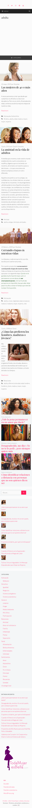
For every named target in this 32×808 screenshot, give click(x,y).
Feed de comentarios (10, 790)
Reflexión (6, 581)
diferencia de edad (14, 383)
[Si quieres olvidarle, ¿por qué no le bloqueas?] (3, 538)
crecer (10, 301)
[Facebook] (8, 5)
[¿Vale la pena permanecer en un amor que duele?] (16, 413)
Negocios (6, 590)
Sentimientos (5, 657)
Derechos (4, 584)
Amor (4, 660)
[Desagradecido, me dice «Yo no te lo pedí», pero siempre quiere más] (16, 440)
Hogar (5, 606)
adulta (12, 119)
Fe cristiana (6, 670)
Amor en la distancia (6, 472)
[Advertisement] (16, 39)
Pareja (3, 417)
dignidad (16, 301)
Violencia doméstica (9, 597)
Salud (3, 641)
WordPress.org (9, 793)
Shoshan (5, 803)
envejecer (26, 301)
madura (20, 119)
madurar (4, 304)
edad (15, 119)
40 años (6, 119)
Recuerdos (6, 679)
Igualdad (5, 587)
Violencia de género (12, 443)
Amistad (6, 219)
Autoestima (15, 116)
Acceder (6, 784)
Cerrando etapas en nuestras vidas (12, 251)
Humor (5, 676)
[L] (18, 805)
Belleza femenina (8, 648)
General (4, 600)
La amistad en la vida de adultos (15, 151)
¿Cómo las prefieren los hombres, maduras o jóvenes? (15, 335)
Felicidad (6, 673)
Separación (8, 417)
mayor (25, 119)
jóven (9, 386)
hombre (27, 383)
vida (25, 304)
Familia (5, 629)
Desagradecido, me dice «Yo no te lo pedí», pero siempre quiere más (15, 448)
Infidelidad (6, 632)
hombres (4, 386)
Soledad (5, 683)
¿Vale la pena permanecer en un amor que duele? (14, 421)
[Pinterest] (19, 5)
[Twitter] (11, 5)
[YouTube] (23, 5)
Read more (4, 111)
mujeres (8, 122)
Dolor (5, 667)
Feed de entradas (9, 787)
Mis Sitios (6, 613)
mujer (3, 122)
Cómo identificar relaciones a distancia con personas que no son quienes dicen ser (15, 479)
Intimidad (6, 654)
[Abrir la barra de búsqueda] (29, 11)
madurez (10, 304)
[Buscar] (23, 493)
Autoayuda (7, 116)
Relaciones (7, 381)
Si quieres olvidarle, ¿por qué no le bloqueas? (15, 542)
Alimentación (7, 644)
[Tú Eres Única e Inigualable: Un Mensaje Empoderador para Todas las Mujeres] (3, 559)
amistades (22, 222)
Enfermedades (7, 651)
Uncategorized (6, 686)
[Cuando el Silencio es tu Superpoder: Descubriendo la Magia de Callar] (3, 547)
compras (5, 603)
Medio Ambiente (8, 609)
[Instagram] (15, 5)
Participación (7, 616)
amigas (10, 222)
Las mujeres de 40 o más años (15, 89)
